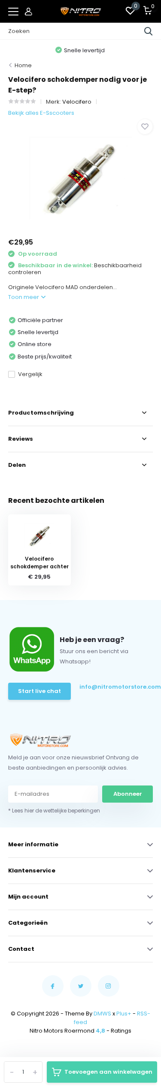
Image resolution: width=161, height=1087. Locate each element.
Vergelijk (30, 374)
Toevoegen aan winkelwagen (108, 1072)
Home (23, 65)
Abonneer (127, 794)
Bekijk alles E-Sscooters (41, 113)
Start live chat (39, 691)
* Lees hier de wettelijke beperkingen (54, 810)
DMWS (102, 1013)
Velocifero (76, 102)
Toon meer (24, 297)
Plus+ (123, 1013)
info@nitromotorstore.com (115, 687)
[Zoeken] (148, 31)
